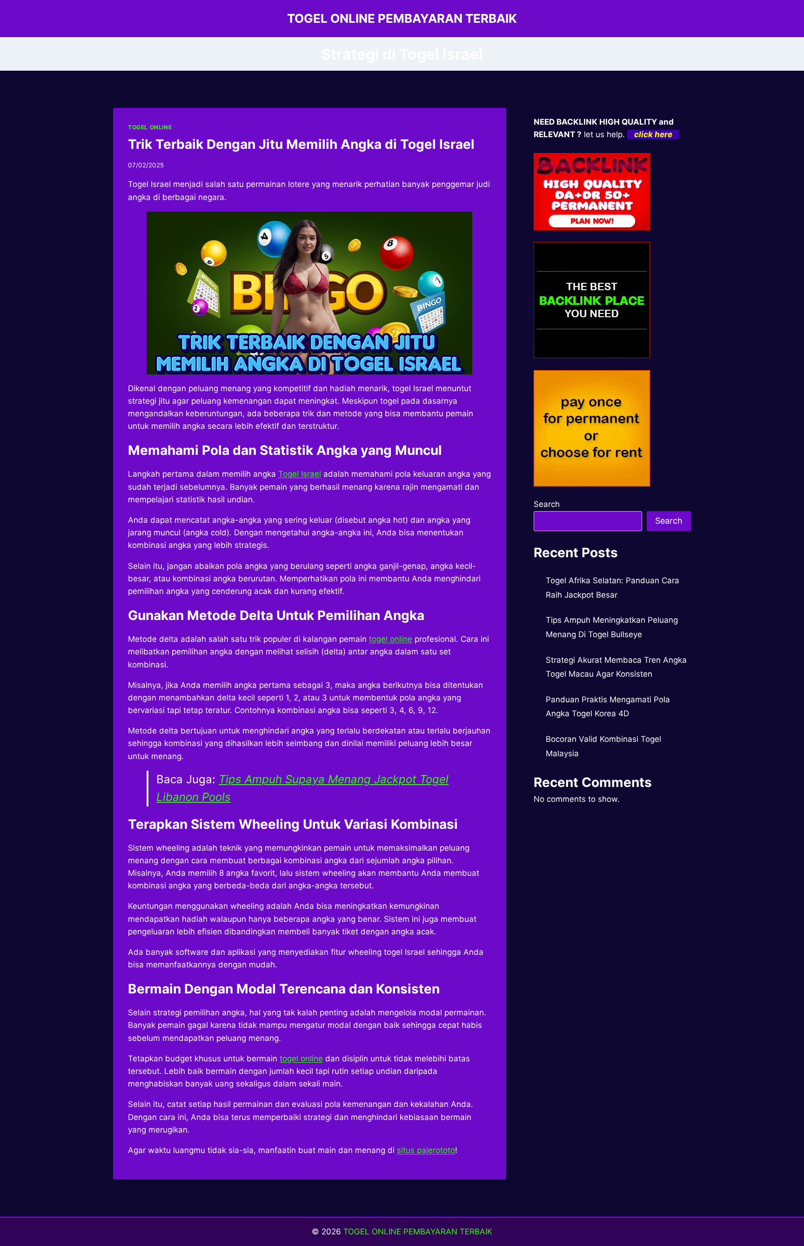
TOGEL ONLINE (150, 127)
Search (547, 504)
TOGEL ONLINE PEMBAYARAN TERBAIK (417, 1231)
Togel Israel (299, 474)
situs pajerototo (426, 1150)
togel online (390, 639)
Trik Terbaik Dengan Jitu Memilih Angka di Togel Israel (301, 144)
